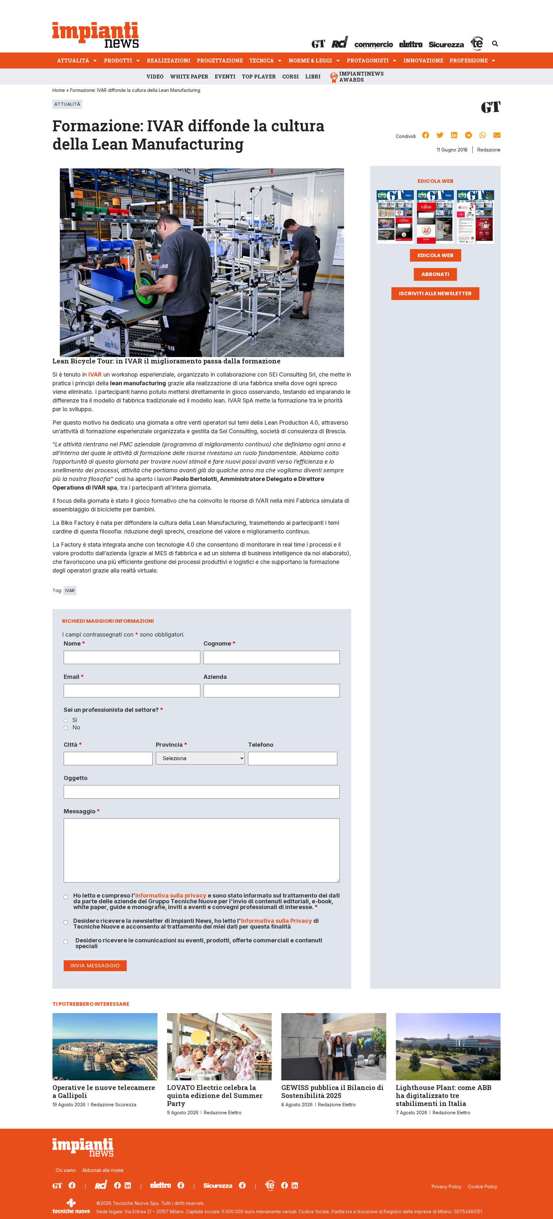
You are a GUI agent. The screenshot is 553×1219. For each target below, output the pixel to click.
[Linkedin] (127, 1185)
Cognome (220, 643)
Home (58, 90)
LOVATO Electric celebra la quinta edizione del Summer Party (214, 1095)
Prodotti (118, 60)
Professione (469, 60)
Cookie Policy (482, 1186)
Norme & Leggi (310, 60)
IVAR (70, 590)
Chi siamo (66, 1170)
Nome (74, 643)
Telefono (260, 745)
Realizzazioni (168, 60)
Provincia (171, 745)
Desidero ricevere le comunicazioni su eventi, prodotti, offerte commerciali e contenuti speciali (199, 943)
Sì (74, 720)
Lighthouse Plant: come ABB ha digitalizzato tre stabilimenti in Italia (444, 1095)
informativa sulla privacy (170, 895)
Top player (259, 76)
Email (74, 677)
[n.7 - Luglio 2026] (395, 218)
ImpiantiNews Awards (361, 76)
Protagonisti (368, 60)
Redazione (489, 149)
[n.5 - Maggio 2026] (475, 218)
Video (155, 76)
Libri (313, 76)
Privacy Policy (446, 1186)
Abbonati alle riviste (103, 1170)
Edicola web (435, 255)
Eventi (225, 76)
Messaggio (82, 811)
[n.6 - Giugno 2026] (435, 218)
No (76, 727)
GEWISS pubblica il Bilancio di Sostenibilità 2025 (332, 1091)
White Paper (189, 76)
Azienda (215, 677)
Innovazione (423, 60)
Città (73, 745)
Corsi (290, 76)
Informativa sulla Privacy (276, 920)
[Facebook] (72, 1185)
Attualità (73, 60)
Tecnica (261, 60)
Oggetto (75, 778)
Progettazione (220, 60)
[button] (495, 43)
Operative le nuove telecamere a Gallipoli (103, 1091)
